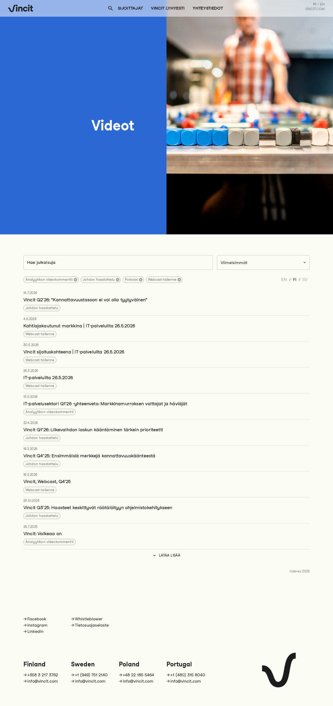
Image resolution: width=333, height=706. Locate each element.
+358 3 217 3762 (42, 674)
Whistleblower (89, 618)
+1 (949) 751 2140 (91, 674)
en (322, 4)
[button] (51, 280)
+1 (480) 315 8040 (187, 674)
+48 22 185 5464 (138, 674)
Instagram (37, 625)
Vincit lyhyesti (167, 8)
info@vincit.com (42, 681)
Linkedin (35, 631)
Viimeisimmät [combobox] (234, 262)
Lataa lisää (169, 555)
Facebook (36, 618)
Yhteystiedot (208, 8)
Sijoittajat (130, 8)
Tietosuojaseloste (92, 625)
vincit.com (315, 9)
